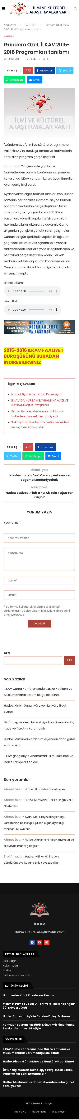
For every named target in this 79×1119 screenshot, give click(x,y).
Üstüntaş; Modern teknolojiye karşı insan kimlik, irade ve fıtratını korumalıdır (38, 1072)
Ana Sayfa (20, 1111)
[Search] (75, 9)
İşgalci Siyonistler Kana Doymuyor (36, 394)
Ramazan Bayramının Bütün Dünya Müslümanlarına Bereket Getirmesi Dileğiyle (39, 1026)
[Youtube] (39, 942)
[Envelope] (46, 942)
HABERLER (30, 25)
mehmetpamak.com (17, 975)
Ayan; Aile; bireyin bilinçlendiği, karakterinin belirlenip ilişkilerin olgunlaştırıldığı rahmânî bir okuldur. (34, 823)
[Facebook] (32, 942)
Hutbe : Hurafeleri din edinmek (45, 789)
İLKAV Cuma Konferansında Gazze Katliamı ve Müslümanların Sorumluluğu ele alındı (36, 1051)
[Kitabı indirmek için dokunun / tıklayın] (39, 323)
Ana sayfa (10, 25)
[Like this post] (29, 70)
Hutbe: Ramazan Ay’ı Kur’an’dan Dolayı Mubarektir (38, 1016)
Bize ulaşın (9, 960)
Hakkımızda (10, 965)
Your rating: (11, 523)
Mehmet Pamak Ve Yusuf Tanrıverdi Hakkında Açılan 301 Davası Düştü (39, 1006)
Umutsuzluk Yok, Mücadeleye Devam (28, 995)
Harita (7, 970)
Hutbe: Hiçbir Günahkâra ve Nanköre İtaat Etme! (38, 1061)
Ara (7, 653)
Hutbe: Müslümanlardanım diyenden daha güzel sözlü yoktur (38, 1084)
